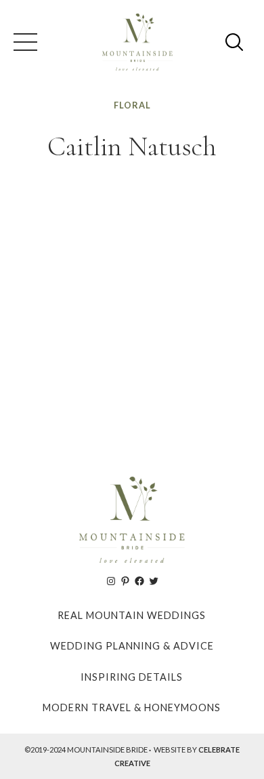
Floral (132, 105)
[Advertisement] (132, 313)
